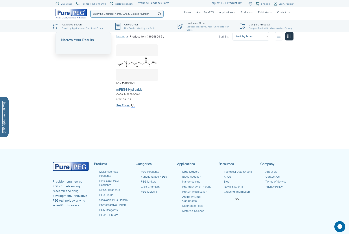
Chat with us (66, 3)
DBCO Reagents (109, 190)
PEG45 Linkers (108, 215)
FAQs (227, 176)
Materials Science (193, 211)
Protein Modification (194, 191)
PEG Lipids (106, 195)
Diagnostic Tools (192, 205)
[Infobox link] (143, 26)
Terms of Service (275, 181)
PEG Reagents (150, 171)
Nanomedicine (191, 181)
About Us (271, 171)
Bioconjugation (191, 176)
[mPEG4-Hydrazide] (137, 62)
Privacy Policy (273, 186)
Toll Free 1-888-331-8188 (93, 3)
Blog (227, 181)
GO (237, 199)
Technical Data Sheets (238, 171)
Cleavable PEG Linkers (113, 200)
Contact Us (272, 176)
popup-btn (81, 17)
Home (120, 36)
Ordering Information (237, 191)
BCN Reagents (108, 210)
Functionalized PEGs (154, 176)
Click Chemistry (150, 186)
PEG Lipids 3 (149, 191)
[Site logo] (71, 13)
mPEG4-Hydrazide (129, 89)
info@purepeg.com (124, 3)
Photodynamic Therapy (196, 186)
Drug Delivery (190, 171)
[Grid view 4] (289, 36)
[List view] (279, 36)
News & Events (233, 186)
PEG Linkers (148, 181)
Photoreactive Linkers (113, 205)
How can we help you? (4, 117)
